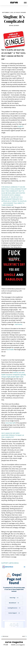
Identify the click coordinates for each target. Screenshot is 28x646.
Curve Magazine (14, 642)
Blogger (16, 25)
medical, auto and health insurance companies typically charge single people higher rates (13, 374)
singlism (20, 126)
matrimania (18, 324)
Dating (11, 25)
